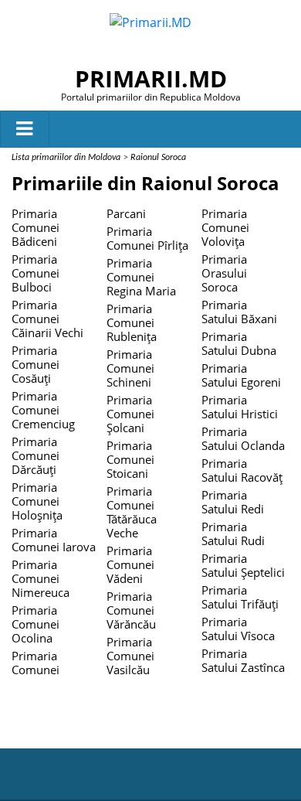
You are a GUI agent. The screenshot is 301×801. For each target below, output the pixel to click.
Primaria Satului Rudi (233, 533)
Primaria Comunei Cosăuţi (35, 364)
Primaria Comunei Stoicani (130, 459)
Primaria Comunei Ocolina (35, 624)
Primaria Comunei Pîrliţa (147, 238)
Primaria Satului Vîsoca (238, 628)
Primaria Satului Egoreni (241, 375)
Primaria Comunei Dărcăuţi (35, 455)
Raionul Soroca (158, 157)
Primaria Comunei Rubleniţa (132, 322)
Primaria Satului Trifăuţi (240, 597)
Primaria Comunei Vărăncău (131, 610)
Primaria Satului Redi (232, 501)
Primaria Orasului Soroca (224, 273)
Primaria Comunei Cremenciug (43, 409)
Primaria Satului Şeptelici (243, 565)
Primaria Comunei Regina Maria (141, 276)
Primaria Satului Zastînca (243, 660)
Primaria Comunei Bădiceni (35, 227)
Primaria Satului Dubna (238, 343)
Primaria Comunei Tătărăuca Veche (132, 511)
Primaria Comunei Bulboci (35, 273)
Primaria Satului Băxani (239, 311)
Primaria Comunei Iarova (54, 539)
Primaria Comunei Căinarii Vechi (47, 318)
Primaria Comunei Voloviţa (225, 227)
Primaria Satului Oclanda (243, 438)
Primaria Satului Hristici (239, 406)
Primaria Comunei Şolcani (130, 413)
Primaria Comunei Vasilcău (130, 655)
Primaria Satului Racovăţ (241, 470)
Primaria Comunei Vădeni (130, 564)
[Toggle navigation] (24, 129)
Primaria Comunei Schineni (130, 368)
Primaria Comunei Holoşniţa (37, 501)
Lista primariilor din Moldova (66, 157)
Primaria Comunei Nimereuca (40, 578)
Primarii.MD (151, 78)
